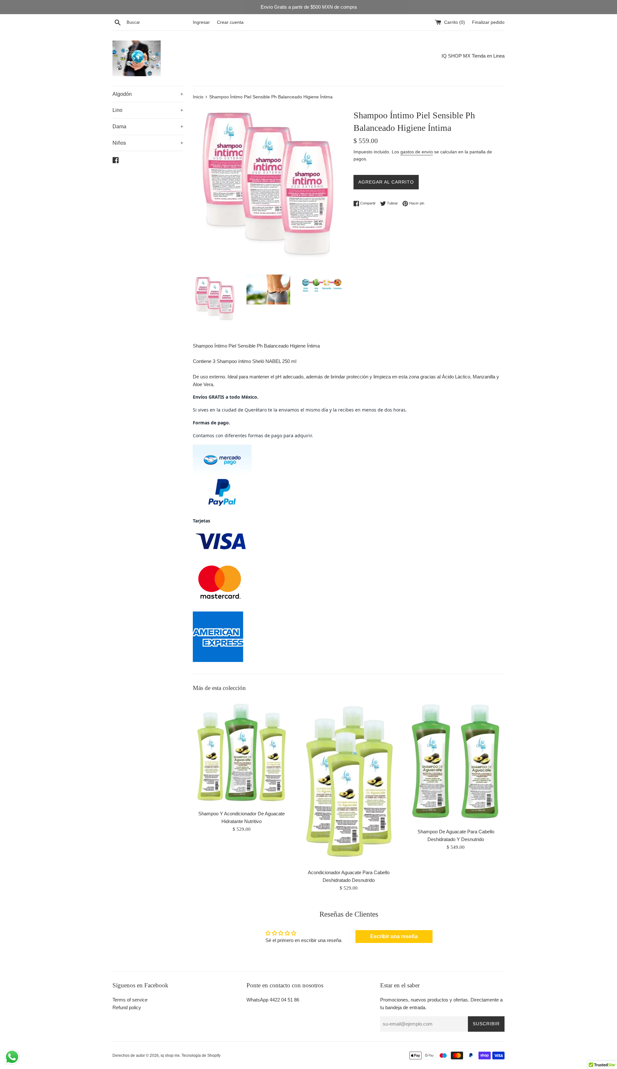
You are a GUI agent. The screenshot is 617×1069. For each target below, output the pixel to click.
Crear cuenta (230, 22)
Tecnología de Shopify (201, 1055)
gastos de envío (416, 151)
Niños (147, 143)
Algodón (147, 94)
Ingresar (201, 22)
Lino (147, 110)
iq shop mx (170, 1055)
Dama (147, 126)
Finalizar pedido (488, 22)
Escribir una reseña (394, 936)
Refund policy (126, 1007)
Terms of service (130, 999)
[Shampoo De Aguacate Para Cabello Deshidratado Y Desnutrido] (456, 761)
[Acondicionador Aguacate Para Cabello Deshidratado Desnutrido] (348, 781)
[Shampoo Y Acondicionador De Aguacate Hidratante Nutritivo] (241, 752)
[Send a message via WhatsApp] (12, 1057)
